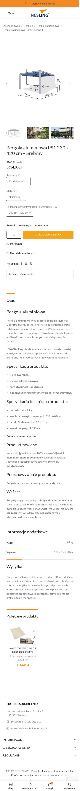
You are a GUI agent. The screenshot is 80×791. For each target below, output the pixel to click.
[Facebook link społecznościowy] (21, 263)
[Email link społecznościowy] (26, 263)
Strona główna (11, 25)
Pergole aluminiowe (48, 25)
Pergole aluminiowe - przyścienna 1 (23, 29)
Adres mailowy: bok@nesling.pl (29, 735)
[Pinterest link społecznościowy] (30, 263)
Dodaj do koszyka (48, 234)
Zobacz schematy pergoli (22, 443)
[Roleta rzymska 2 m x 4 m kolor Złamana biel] (22, 642)
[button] (6, 83)
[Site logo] (40, 12)
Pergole (28, 25)
